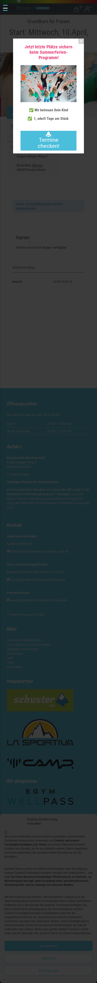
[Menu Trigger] (5, 8)
